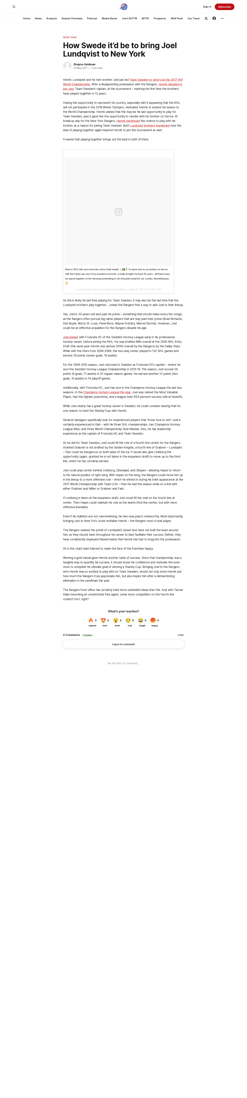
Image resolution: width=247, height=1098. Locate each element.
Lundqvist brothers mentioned (150, 125)
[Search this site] (14, 6)
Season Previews (71, 18)
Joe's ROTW (129, 18)
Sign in (207, 6)
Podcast (92, 18)
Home (26, 18)
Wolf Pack (177, 18)
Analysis (51, 18)
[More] (222, 18)
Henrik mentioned (128, 121)
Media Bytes (109, 18)
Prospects (160, 18)
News (38, 18)
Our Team (194, 18)
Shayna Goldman (84, 64)
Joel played (70, 337)
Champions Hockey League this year (107, 392)
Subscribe (224, 6)
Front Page (69, 37)
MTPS (145, 18)
